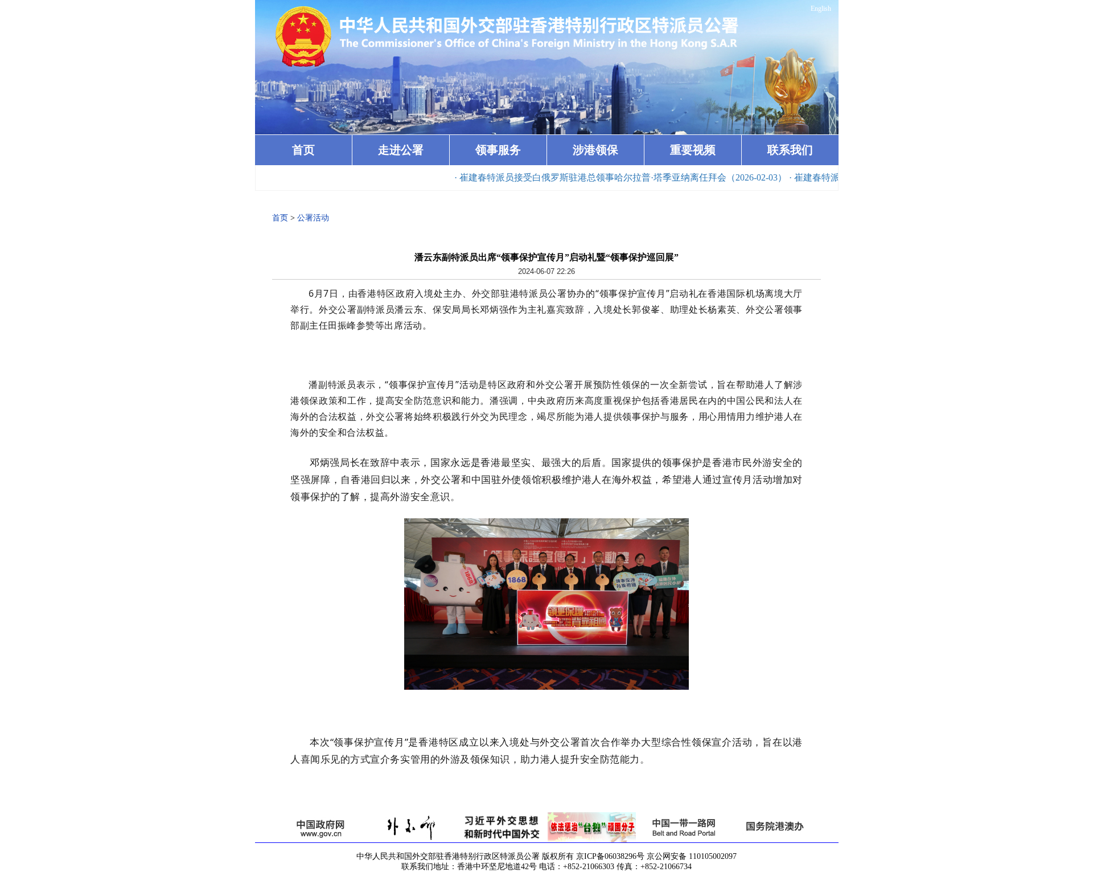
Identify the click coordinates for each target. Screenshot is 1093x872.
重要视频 (693, 150)
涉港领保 (595, 150)
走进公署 (401, 150)
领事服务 (498, 150)
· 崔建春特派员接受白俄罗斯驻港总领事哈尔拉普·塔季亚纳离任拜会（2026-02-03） (592, 177)
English (821, 9)
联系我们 (790, 150)
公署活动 (313, 218)
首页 (303, 150)
